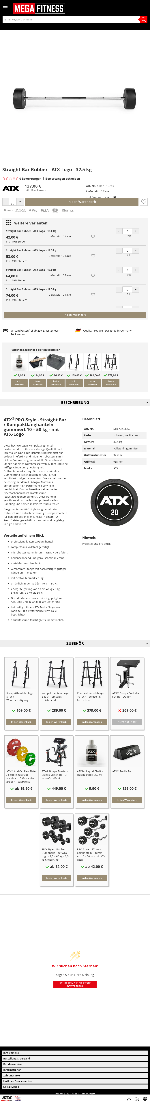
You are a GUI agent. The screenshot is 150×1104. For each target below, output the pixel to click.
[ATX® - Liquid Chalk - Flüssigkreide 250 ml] (19, 370)
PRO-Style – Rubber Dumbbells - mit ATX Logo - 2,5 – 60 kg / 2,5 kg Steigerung (55, 854)
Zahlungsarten (12, 1075)
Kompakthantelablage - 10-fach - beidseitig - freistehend (91, 696)
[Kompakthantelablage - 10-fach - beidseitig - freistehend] (110, 370)
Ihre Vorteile (11, 1053)
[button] (144, 202)
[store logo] (39, 8)
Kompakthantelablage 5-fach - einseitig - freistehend (55, 696)
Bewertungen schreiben (62, 178)
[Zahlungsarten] (38, 212)
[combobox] (75, 19)
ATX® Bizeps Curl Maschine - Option (125, 694)
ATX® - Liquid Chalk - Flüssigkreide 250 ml (90, 773)
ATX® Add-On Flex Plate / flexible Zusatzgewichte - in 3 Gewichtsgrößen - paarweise (21, 776)
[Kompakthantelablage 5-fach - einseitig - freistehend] (92, 370)
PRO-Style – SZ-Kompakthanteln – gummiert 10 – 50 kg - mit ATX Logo (91, 854)
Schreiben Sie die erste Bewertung (75, 984)
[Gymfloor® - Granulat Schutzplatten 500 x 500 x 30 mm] (56, 370)
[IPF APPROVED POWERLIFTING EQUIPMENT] (19, 1100)
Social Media (11, 1086)
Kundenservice (12, 1064)
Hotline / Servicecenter (17, 1081)
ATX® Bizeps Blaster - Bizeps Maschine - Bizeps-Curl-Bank (55, 775)
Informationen (12, 1070)
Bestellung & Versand (16, 1058)
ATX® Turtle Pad (122, 771)
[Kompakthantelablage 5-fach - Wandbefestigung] (74, 370)
